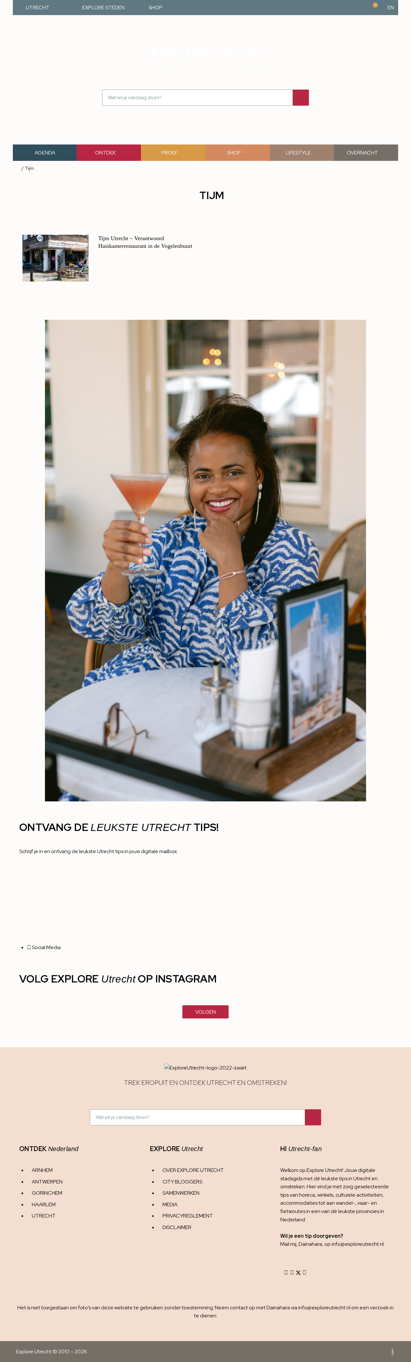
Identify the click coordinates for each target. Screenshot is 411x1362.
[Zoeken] (301, 98)
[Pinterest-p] (304, 1272)
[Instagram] (286, 1272)
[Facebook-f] (292, 1272)
